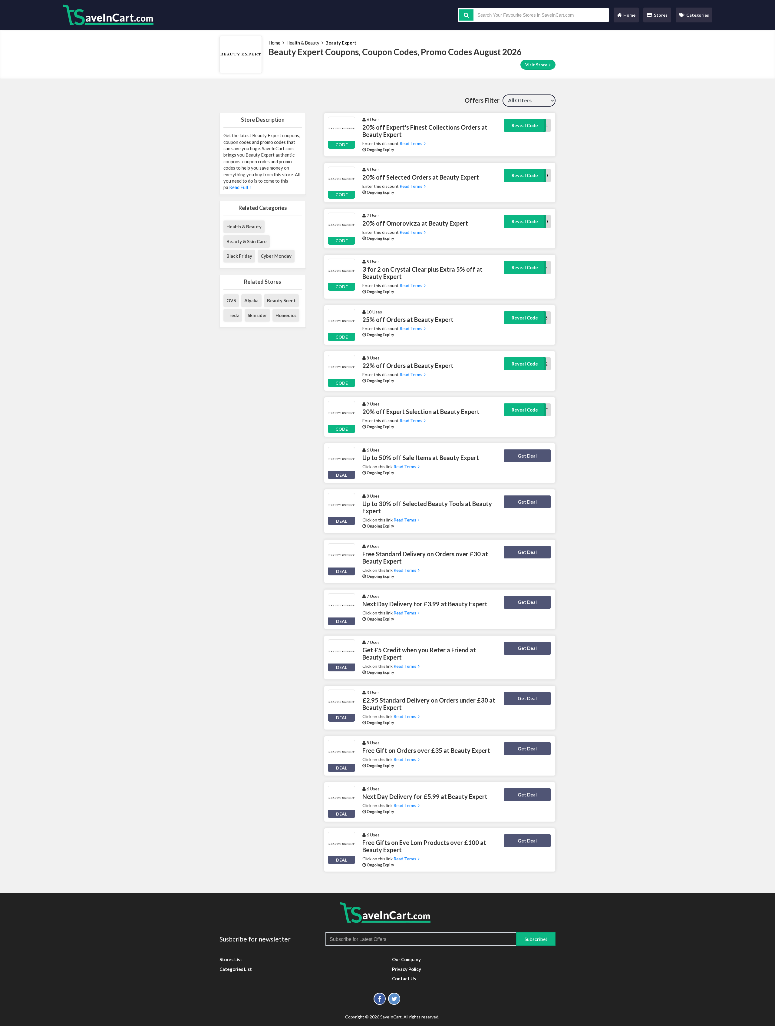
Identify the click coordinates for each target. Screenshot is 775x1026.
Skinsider (257, 315)
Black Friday (239, 256)
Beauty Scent (281, 300)
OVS (231, 300)
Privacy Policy (406, 969)
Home (626, 16)
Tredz (232, 315)
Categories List (235, 969)
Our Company (406, 959)
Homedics (285, 315)
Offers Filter (482, 100)
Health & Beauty (302, 42)
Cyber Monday (276, 256)
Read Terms (411, 143)
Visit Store (536, 64)
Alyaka (251, 300)
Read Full (239, 187)
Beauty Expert (340, 42)
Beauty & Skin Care (246, 241)
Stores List (230, 959)
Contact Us (404, 978)
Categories (697, 15)
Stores (661, 15)
